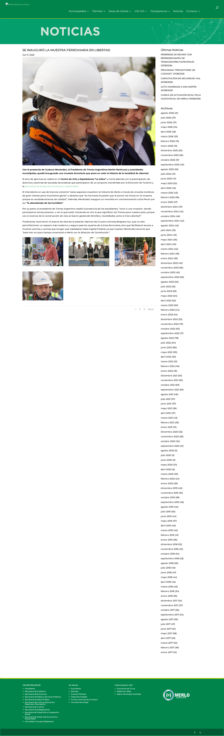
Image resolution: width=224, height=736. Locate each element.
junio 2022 (166, 347)
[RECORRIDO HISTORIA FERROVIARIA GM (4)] (89, 266)
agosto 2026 (167, 113)
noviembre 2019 (169, 492)
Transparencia (158, 11)
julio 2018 (166, 567)
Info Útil (139, 11)
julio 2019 (166, 511)
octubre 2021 (168, 385)
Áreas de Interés (118, 11)
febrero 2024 (168, 253)
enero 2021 (166, 427)
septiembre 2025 (170, 164)
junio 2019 (166, 516)
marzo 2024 (167, 249)
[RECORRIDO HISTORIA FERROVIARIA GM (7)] (42, 300)
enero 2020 (167, 483)
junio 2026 (166, 122)
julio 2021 (166, 399)
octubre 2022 (168, 328)
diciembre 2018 (169, 544)
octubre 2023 (168, 272)
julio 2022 (166, 342)
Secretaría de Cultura (34, 707)
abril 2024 (166, 244)
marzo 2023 (167, 305)
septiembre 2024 (170, 220)
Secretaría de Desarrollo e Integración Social (42, 713)
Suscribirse (76, 688)
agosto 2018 (167, 563)
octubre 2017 (168, 610)
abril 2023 (166, 300)
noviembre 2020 (170, 436)
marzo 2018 (167, 586)
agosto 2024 (167, 225)
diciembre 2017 (169, 600)
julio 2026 (166, 117)
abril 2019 (166, 525)
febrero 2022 (168, 366)
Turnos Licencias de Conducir (84, 699)
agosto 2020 (167, 450)
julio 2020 (166, 455)
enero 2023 (167, 314)
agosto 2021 (167, 394)
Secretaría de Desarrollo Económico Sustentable (51, 186)
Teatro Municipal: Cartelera (129, 694)
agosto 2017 (167, 619)
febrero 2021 (167, 422)
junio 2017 (166, 628)
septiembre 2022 (170, 333)
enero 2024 (167, 258)
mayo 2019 (166, 520)
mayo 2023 (166, 295)
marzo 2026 (167, 136)
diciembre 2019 (169, 488)
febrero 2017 (167, 647)
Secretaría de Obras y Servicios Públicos (43, 697)
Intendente (30, 688)
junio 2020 (166, 460)
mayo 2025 (166, 183)
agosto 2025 (167, 169)
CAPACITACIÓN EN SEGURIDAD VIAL (180, 78)
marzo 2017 (167, 642)
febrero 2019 (167, 535)
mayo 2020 (167, 464)
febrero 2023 (168, 309)
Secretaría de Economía (36, 694)
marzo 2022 (167, 361)
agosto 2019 (167, 506)
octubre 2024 (168, 216)
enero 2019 (167, 539)
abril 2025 (166, 188)
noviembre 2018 (169, 549)
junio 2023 (166, 291)
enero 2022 (167, 371)
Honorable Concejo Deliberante (39, 721)
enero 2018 (167, 596)
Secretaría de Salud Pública (37, 699)
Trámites (97, 11)
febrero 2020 (168, 478)
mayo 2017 (166, 633)
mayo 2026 (167, 127)
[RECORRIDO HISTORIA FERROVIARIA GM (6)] (135, 266)
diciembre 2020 (169, 431)
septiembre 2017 (170, 614)
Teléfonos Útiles (124, 691)
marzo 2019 (167, 530)
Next (151, 309)
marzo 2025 (167, 192)
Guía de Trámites (78, 694)
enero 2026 (167, 145)
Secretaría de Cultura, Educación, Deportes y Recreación (40, 703)
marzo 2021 (167, 417)
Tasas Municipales (79, 697)
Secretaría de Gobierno (35, 691)
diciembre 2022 (169, 319)
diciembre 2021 (169, 375)
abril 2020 (166, 469)
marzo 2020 (167, 474)
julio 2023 (166, 286)
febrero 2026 (168, 141)
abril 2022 (166, 356)
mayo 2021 (166, 408)
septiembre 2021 (170, 389)
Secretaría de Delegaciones (37, 709)
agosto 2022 (167, 338)
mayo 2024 (167, 239)
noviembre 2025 (170, 155)
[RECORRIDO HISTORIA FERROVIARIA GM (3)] (42, 266)
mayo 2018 (166, 577)
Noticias (178, 11)
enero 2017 (166, 652)
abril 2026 (166, 131)
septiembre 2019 (170, 502)
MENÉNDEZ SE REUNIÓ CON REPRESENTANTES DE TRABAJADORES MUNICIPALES (177, 58)
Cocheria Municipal (79, 702)
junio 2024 (166, 235)
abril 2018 (166, 582)
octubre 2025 (168, 159)
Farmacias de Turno (126, 688)
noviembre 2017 (169, 605)
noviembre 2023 (170, 267)
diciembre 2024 (169, 206)
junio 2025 (166, 178)
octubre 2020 (168, 441)
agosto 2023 (167, 281)
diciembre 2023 (169, 263)
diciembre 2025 (169, 150)
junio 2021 (166, 403)
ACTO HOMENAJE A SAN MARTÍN (178, 86)
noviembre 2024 (170, 211)
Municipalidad (77, 11)
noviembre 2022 (170, 324)
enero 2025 (167, 202)
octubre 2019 (168, 497)
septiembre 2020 (170, 446)
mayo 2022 (166, 352)
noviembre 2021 (169, 380)
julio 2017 (166, 624)
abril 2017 (166, 638)
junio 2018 (166, 572)
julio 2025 (166, 174)
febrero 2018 (167, 591)
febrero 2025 (168, 197)
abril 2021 (166, 413)
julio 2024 (166, 230)
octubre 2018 (168, 553)
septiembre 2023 (170, 277)
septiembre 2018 (170, 558)
